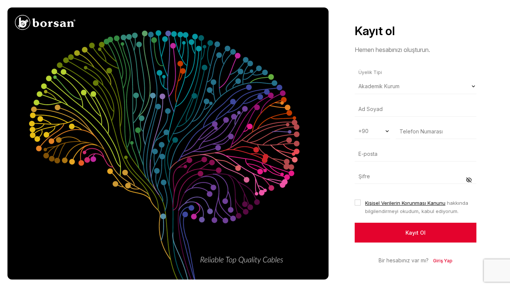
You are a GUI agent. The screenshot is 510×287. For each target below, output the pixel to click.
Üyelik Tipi (370, 72)
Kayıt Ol (415, 232)
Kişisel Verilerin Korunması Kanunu (405, 203)
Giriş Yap (443, 260)
